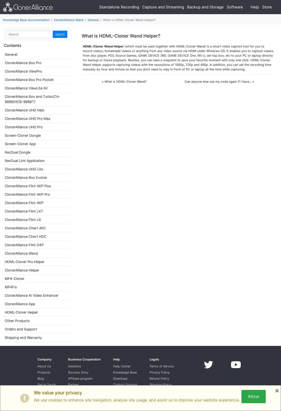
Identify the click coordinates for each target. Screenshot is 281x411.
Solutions (74, 366)
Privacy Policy (159, 372)
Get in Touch (46, 384)
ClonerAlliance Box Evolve (26, 178)
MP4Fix (11, 287)
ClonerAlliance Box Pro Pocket (29, 80)
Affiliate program (80, 378)
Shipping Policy (160, 384)
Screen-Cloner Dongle (23, 135)
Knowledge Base (125, 372)
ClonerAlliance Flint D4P (24, 245)
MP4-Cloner (14, 279)
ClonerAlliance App (20, 304)
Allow (253, 396)
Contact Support (125, 384)
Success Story (78, 372)
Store (267, 7)
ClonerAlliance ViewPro (23, 71)
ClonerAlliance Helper (22, 270)
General (93, 20)
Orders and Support (21, 329)
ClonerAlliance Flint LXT (24, 211)
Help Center (122, 366)
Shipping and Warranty (23, 338)
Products (43, 372)
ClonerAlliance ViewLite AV (26, 88)
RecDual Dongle (17, 152)
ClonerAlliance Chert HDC (25, 237)
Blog (40, 378)
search (60, 34)
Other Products (17, 321)
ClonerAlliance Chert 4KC (25, 228)
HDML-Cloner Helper (21, 312)
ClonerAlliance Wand (69, 20)
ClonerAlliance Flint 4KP (24, 203)
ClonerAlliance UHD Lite (24, 169)
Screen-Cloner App (20, 144)
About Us (44, 366)
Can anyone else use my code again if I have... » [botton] (219, 81)
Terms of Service (161, 366)
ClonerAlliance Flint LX (23, 220)
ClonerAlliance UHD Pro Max (27, 119)
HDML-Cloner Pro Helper (25, 262)
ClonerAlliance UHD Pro (24, 127)
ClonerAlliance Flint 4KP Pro (27, 194)
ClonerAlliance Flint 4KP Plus (28, 186)
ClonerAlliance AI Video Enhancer (31, 295)
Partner (73, 384)
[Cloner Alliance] (28, 7)
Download (120, 378)
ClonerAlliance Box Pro (23, 63)
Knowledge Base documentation (26, 20)
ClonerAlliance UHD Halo (24, 110)
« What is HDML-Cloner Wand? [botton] (124, 81)
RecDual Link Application (25, 161)
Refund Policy (159, 378)
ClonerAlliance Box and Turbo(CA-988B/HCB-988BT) (32, 99)
